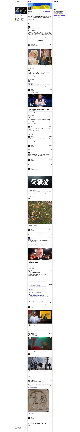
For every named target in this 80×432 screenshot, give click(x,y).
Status (21, 427)
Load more (40, 429)
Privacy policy (16, 428)
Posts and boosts (30, 23)
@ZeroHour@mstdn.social (31, 12)
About (19, 427)
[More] (51, 38)
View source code (20, 430)
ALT (38, 64)
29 (28, 14)
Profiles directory (24, 427)
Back (30, 1)
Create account (59, 15)
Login (59, 17)
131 (32, 14)
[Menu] (51, 11)
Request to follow (46, 11)
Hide (50, 50)
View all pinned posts (41, 41)
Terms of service (20, 428)
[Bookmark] (45, 38)
